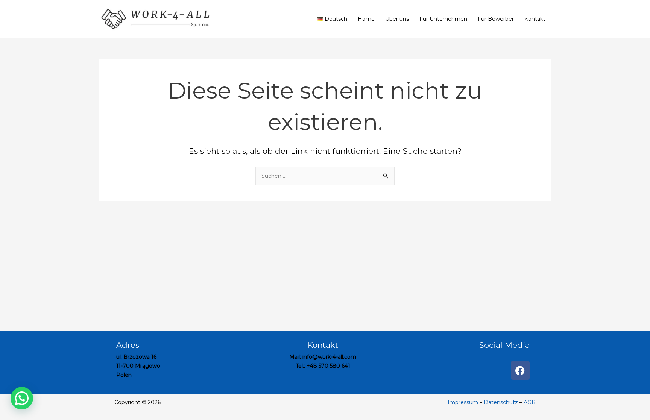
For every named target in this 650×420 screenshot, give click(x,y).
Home (366, 18)
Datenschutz (501, 402)
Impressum (464, 402)
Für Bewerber (496, 18)
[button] (22, 398)
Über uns (397, 18)
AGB (530, 402)
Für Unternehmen (443, 18)
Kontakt (534, 18)
